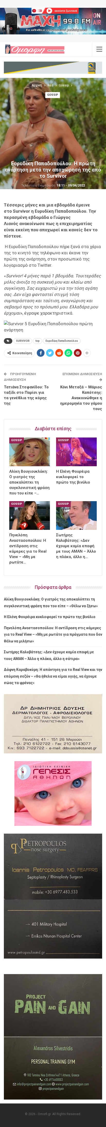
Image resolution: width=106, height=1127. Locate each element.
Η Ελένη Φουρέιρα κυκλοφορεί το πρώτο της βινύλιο (49, 617)
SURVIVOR (23, 340)
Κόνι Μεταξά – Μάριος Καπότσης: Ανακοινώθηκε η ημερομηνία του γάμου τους (81, 398)
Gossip (52, 95)
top (38, 340)
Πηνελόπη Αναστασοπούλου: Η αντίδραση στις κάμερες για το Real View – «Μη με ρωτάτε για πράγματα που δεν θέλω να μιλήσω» (53, 634)
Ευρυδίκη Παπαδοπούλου (62, 340)
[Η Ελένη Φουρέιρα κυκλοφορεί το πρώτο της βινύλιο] (76, 452)
